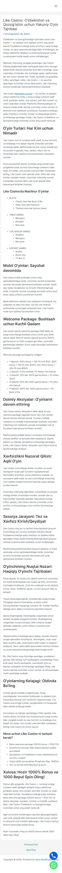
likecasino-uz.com (23, 93)
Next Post (31, 850)
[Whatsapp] (54, 865)
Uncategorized (12, 34)
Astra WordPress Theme (47, 859)
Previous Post (31, 845)
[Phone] (54, 856)
